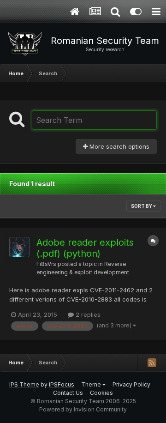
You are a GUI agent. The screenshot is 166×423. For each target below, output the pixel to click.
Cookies (101, 392)
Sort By (142, 206)
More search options (118, 146)
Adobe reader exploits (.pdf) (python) (85, 248)
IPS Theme (24, 384)
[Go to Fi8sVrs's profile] (19, 247)
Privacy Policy (131, 384)
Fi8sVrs (46, 264)
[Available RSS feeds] (151, 362)
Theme (91, 384)
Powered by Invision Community (83, 409)
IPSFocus (61, 384)
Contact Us (68, 392)
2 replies (87, 314)
